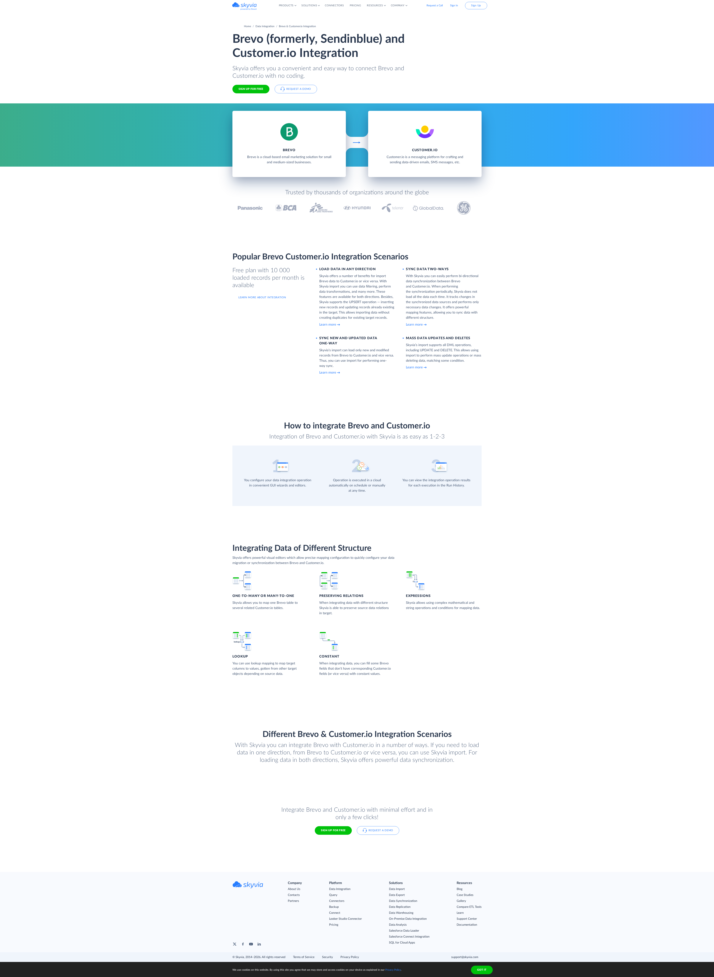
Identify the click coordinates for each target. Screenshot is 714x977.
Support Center (467, 918)
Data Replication (400, 906)
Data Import (397, 889)
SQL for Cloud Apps (402, 942)
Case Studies (465, 895)
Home (247, 26)
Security (327, 957)
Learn (460, 912)
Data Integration (264, 26)
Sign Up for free (251, 89)
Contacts (294, 895)
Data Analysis (398, 924)
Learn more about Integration (262, 297)
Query (333, 895)
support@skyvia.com (464, 957)
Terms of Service (303, 957)
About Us (294, 889)
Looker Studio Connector (345, 918)
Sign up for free (333, 830)
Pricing (333, 924)
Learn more (327, 324)
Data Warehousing (401, 912)
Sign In (454, 5)
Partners (293, 900)
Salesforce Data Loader (404, 930)
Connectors (336, 900)
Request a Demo (298, 89)
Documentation (467, 924)
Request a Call (435, 5)
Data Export (397, 895)
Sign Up (476, 5)
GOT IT (481, 970)
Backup (334, 906)
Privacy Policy (349, 957)
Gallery (461, 900)
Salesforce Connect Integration (409, 936)
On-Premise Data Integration (408, 918)
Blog (459, 889)
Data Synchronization (403, 900)
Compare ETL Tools (469, 906)
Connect (334, 912)
